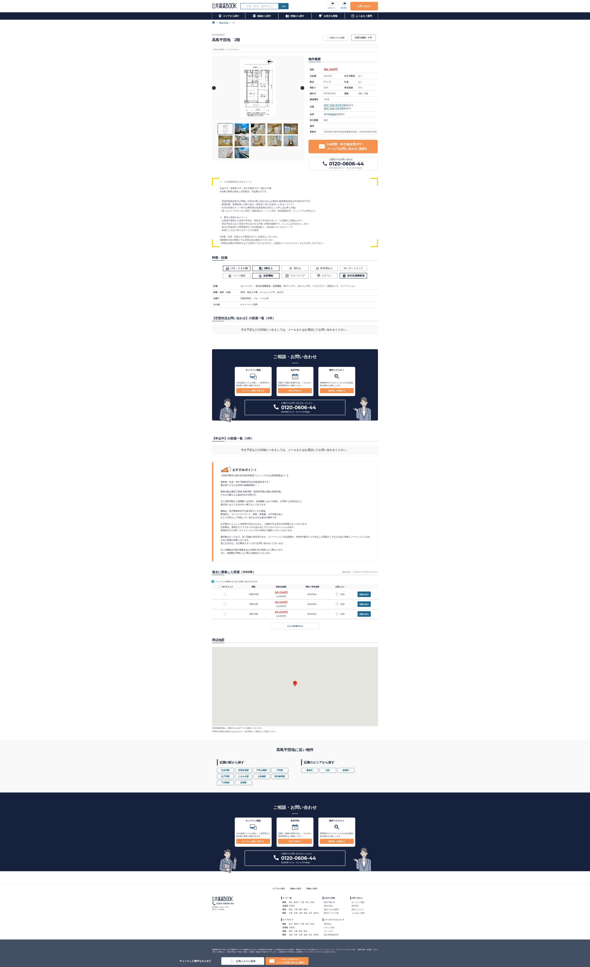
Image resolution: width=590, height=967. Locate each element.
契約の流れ (328, 906)
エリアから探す (278, 888)
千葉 (302, 902)
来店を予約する (295, 390)
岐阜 (300, 909)
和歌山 (316, 913)
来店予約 (355, 906)
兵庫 (295, 913)
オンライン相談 (358, 902)
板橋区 (333, 114)
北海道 (291, 906)
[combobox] (261, 6)
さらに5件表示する (295, 626)
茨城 (312, 902)
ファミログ (328, 931)
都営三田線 (329, 105)
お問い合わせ (364, 6)
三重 (295, 909)
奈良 (310, 913)
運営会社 (327, 924)
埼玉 (307, 902)
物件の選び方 (329, 902)
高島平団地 (223, 23)
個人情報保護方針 (331, 934)
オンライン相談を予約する (253, 390)
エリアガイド (287, 919)
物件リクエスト (358, 909)
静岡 (305, 909)
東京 (291, 902)
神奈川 (296, 902)
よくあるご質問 (358, 913)
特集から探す (312, 888)
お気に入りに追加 (337, 37)
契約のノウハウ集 (331, 913)
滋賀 (305, 913)
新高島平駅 (340, 105)
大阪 (291, 913)
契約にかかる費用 (331, 909)
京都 (300, 913)
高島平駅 (339, 108)
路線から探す (295, 888)
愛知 (291, 909)
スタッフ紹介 (329, 927)
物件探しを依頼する (336, 390)
